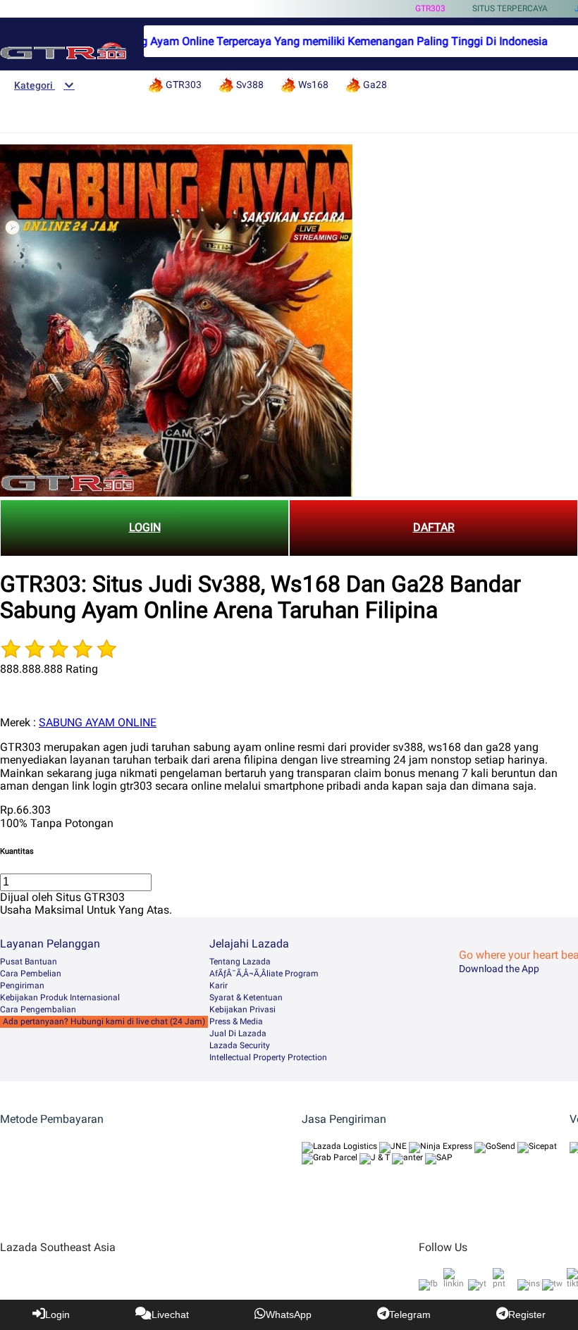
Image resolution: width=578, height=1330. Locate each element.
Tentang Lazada (240, 962)
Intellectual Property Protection (268, 1057)
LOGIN (145, 527)
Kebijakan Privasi (242, 1009)
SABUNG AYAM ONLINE (97, 722)
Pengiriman (22, 985)
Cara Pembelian (30, 973)
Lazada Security (239, 1045)
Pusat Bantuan (28, 962)
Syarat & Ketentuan (246, 997)
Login (57, 1314)
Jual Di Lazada (237, 1033)
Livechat (170, 1314)
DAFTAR (434, 527)
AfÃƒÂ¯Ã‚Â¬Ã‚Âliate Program (264, 973)
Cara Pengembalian (38, 1009)
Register (527, 1314)
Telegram (410, 1314)
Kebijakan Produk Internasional (60, 997)
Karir (218, 985)
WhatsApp (289, 1314)
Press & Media (236, 1021)
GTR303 (430, 8)
